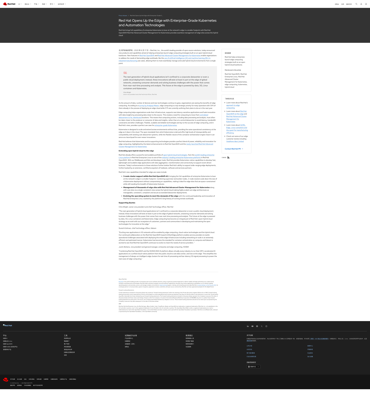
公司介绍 (249, 346)
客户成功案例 (251, 353)
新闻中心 (310, 346)
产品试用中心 (129, 338)
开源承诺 (310, 349)
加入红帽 (310, 356)
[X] (262, 327)
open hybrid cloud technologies (175, 155)
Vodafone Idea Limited (235, 141)
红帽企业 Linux (7, 341)
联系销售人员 (190, 338)
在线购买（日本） (130, 344)
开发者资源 (67, 347)
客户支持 (66, 344)
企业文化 (249, 349)
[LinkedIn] (248, 327)
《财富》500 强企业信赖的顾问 (318, 339)
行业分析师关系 (251, 356)
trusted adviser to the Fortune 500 (207, 285)
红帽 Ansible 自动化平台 (10, 347)
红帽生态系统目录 (69, 352)
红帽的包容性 (54, 379)
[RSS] (228, 157)
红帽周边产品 (63, 379)
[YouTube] (252, 327)
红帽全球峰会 (72, 379)
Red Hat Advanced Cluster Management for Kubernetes (179, 55)
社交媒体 (188, 347)
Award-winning (163, 285)
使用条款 (19, 385)
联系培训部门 (190, 344)
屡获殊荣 (249, 341)
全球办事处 (31, 379)
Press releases (123, 15)
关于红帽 (12, 379)
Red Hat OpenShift (147, 55)
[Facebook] (257, 327)
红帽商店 (127, 341)
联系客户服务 (190, 341)
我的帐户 (66, 341)
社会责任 (310, 353)
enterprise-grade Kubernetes (166, 125)
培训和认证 (67, 338)
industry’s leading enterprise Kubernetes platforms (181, 157)
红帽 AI (5, 338)
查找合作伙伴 (68, 349)
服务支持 (349, 4)
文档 (342, 4)
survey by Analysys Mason (149, 105)
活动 (25, 379)
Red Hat (121, 281)
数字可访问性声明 (38, 385)
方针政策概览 (27, 385)
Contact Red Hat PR (233, 149)
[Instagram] (266, 327)
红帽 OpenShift (7, 344)
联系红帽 (39, 379)
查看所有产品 (7, 349)
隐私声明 (12, 385)
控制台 (337, 4)
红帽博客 (46, 379)
